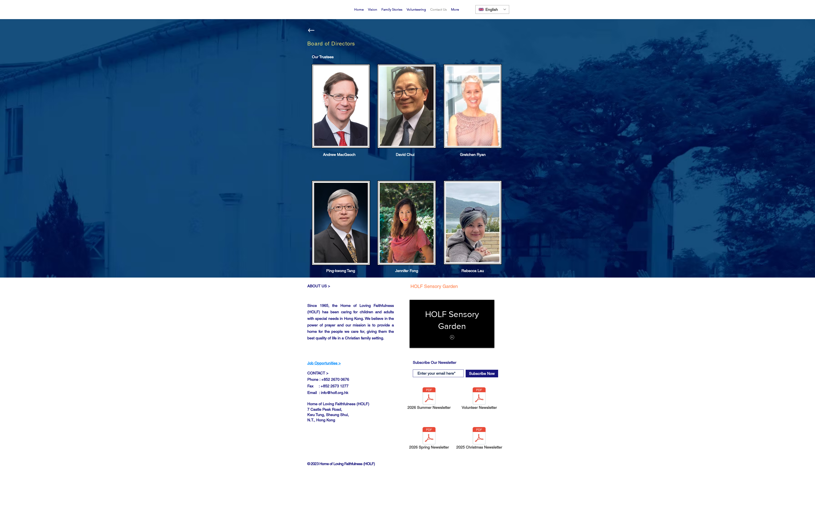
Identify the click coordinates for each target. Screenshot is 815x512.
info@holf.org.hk (334, 392)
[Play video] (452, 337)
